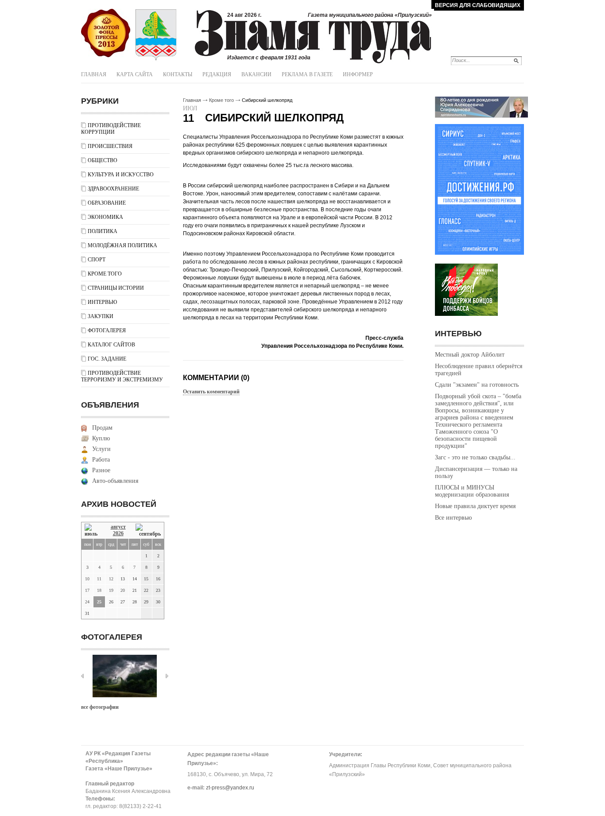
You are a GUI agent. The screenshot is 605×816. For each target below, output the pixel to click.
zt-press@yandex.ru (230, 788)
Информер (358, 74)
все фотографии (100, 707)
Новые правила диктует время (475, 506)
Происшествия (110, 146)
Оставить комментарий (211, 392)
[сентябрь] (148, 530)
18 (99, 590)
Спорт (96, 259)
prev (82, 676)
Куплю (101, 438)
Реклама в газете (307, 74)
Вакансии (256, 74)
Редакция (216, 74)
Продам (102, 427)
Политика (102, 231)
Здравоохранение (113, 189)
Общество (102, 160)
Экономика (105, 217)
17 (87, 590)
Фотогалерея (107, 330)
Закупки (100, 316)
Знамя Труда (105, 33)
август (118, 527)
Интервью (102, 302)
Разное (101, 470)
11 (99, 578)
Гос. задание (107, 359)
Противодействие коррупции (111, 128)
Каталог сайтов (111, 345)
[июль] (93, 530)
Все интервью (453, 517)
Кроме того (105, 274)
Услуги (101, 449)
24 (87, 601)
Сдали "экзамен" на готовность (477, 384)
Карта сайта (134, 74)
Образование (107, 203)
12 (111, 578)
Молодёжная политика (122, 245)
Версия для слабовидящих (477, 5)
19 (111, 590)
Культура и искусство (121, 174)
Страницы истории (116, 288)
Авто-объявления (115, 481)
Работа (101, 459)
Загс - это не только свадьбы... (475, 457)
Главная (93, 74)
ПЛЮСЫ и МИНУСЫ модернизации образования (472, 491)
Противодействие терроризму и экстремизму (122, 376)
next (167, 676)
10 (87, 578)
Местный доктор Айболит (469, 354)
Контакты (177, 74)
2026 (118, 533)
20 (122, 590)
